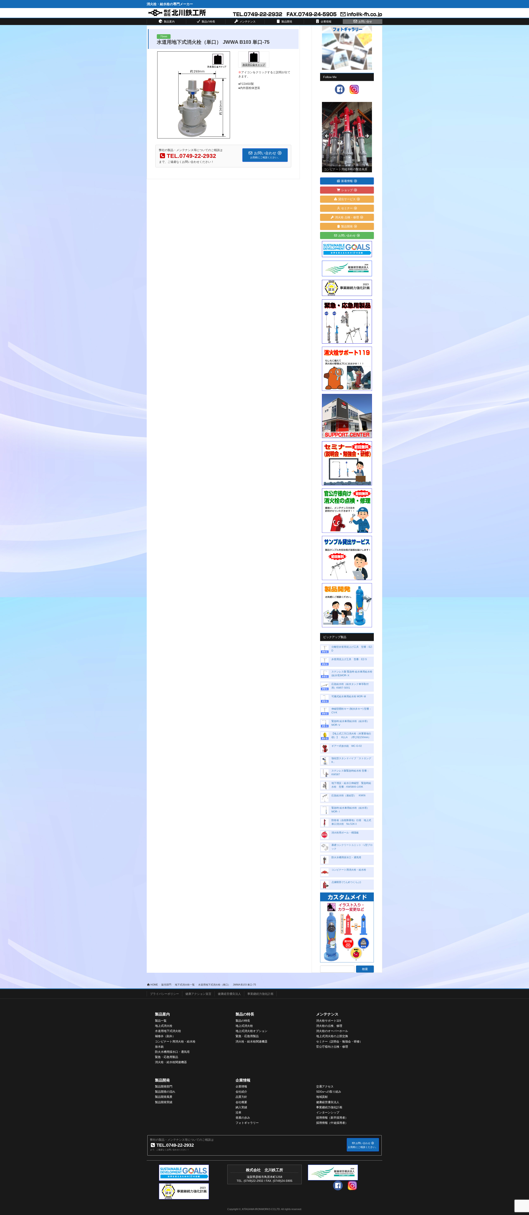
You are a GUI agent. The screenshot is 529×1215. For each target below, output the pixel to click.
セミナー (347, 208)
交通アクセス (325, 1086)
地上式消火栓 (163, 1025)
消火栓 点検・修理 (347, 217)
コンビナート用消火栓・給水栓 (348, 869)
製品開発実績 (163, 1102)
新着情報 (347, 181)
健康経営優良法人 (229, 993)
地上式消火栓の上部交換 (332, 1036)
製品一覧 (161, 1020)
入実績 (242, 1107)
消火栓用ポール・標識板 (345, 832)
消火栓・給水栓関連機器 (171, 1062)
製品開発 (347, 226)
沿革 (238, 1112)
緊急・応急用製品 (166, 1057)
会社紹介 (241, 1091)
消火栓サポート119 (328, 1020)
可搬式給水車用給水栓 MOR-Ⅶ (348, 696)
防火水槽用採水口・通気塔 (346, 857)
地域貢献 (322, 1096)
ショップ (347, 190)
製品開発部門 (163, 1086)
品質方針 (241, 1096)
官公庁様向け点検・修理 (332, 1046)
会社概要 (241, 1102)
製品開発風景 (163, 1096)
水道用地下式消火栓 (168, 1031)
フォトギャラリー (247, 1122)
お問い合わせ (346, 235)
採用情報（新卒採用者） (332, 1117)
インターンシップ (327, 1112)
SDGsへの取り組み (328, 1091)
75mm (163, 36)
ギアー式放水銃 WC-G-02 (346, 746)
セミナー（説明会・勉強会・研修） (339, 1041)
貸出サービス (346, 199)
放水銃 (159, 1046)
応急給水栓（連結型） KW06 (348, 795)
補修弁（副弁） (165, 1036)
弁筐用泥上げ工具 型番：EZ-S (349, 659)
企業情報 (243, 1080)
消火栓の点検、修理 (329, 1025)
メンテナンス (327, 1014)
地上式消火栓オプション (251, 1031)
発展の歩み (243, 1117)
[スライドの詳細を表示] (347, 137)
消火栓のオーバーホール (332, 1031)
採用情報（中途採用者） (332, 1122)
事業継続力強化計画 (260, 993)
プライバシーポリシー (164, 993)
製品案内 (162, 1014)
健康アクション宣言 (198, 993)
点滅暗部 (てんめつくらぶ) (346, 882)
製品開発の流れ (165, 1091)
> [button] (367, 136)
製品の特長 (245, 1014)
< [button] (327, 136)
